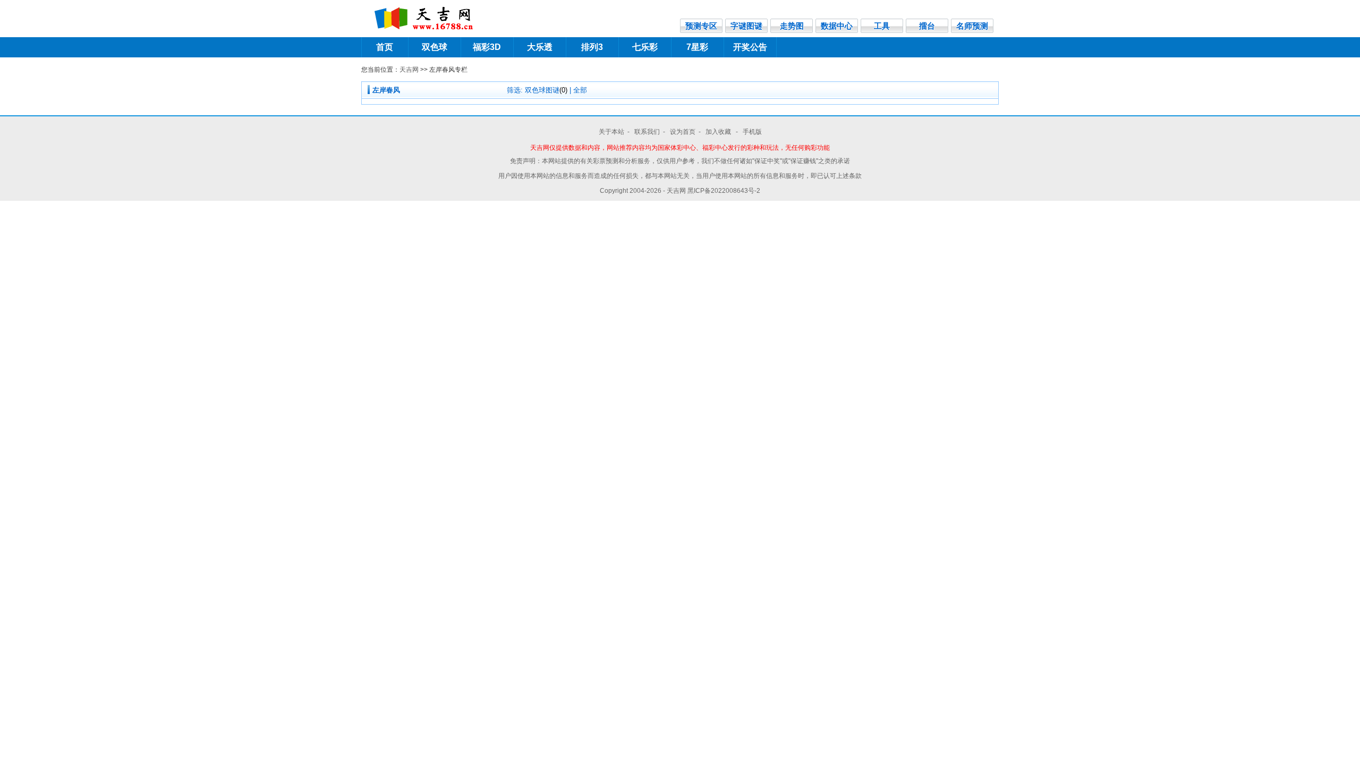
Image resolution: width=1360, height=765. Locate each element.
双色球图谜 (546, 90)
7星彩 (697, 47)
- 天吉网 (675, 190)
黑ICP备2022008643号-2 (723, 190)
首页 (384, 47)
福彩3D (487, 47)
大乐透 (539, 47)
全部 (580, 90)
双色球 (434, 47)
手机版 (752, 131)
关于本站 (611, 131)
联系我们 (647, 131)
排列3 (592, 47)
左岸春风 (386, 90)
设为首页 (682, 131)
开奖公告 (750, 47)
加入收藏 (719, 131)
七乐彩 (645, 47)
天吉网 (409, 69)
